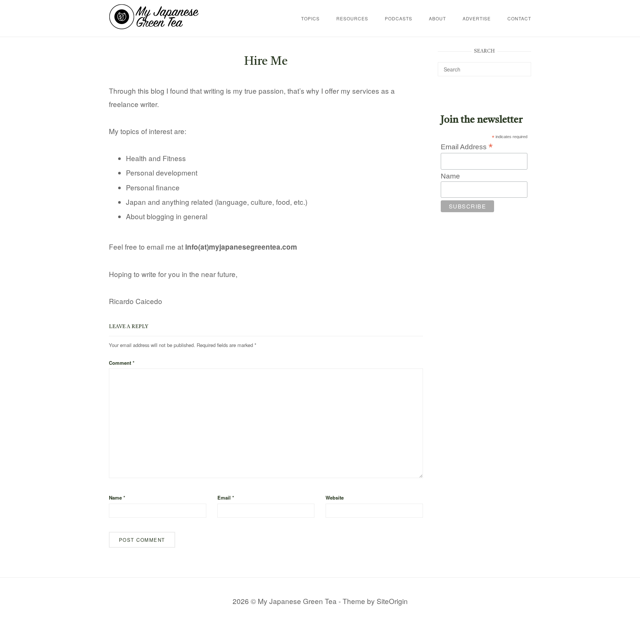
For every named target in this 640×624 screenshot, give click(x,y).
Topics (310, 18)
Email (225, 497)
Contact (519, 18)
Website (335, 497)
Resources (352, 18)
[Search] (523, 66)
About (437, 18)
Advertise (477, 18)
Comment (121, 362)
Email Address (467, 146)
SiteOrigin (392, 601)
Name (117, 497)
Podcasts (398, 18)
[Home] (154, 26)
